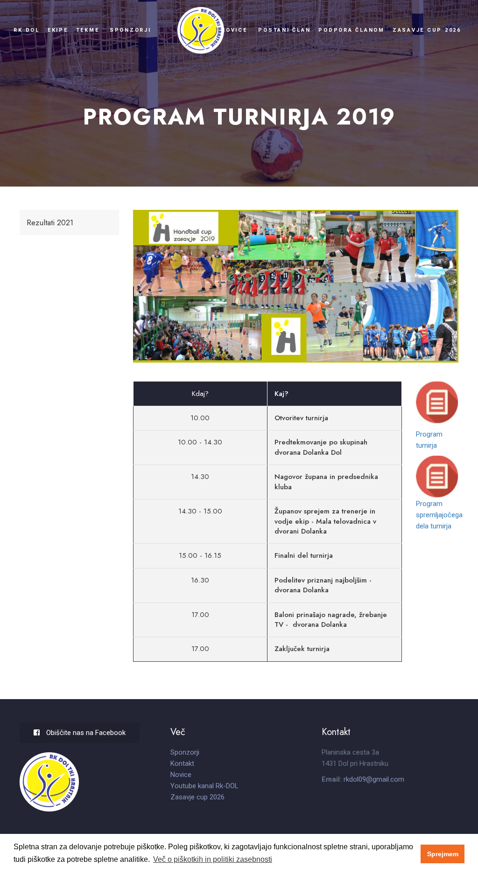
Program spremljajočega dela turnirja (439, 514)
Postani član (284, 30)
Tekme (87, 30)
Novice (234, 30)
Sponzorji (130, 30)
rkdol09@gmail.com (374, 779)
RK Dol (27, 30)
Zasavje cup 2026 (427, 30)
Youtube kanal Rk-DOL (204, 786)
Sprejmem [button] (442, 854)
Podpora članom (351, 30)
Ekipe (58, 30)
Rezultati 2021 (50, 222)
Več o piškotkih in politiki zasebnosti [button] (212, 859)
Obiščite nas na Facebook (85, 732)
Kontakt (182, 763)
